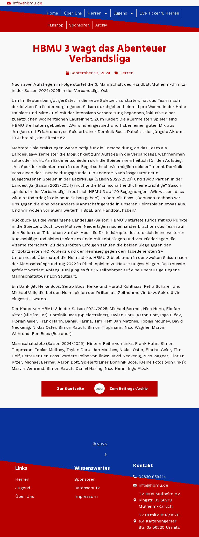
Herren (94, 13)
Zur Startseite (70, 388)
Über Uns (73, 13)
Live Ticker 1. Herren (159, 13)
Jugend (120, 13)
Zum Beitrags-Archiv (128, 388)
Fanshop (55, 25)
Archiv (101, 25)
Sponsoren (79, 25)
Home (52, 13)
